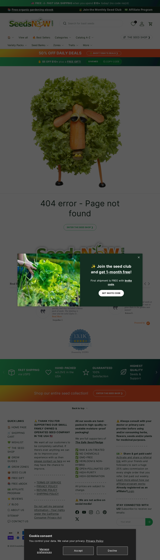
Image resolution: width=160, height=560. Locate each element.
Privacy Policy (94, 540)
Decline (112, 550)
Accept (78, 550)
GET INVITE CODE (111, 293)
